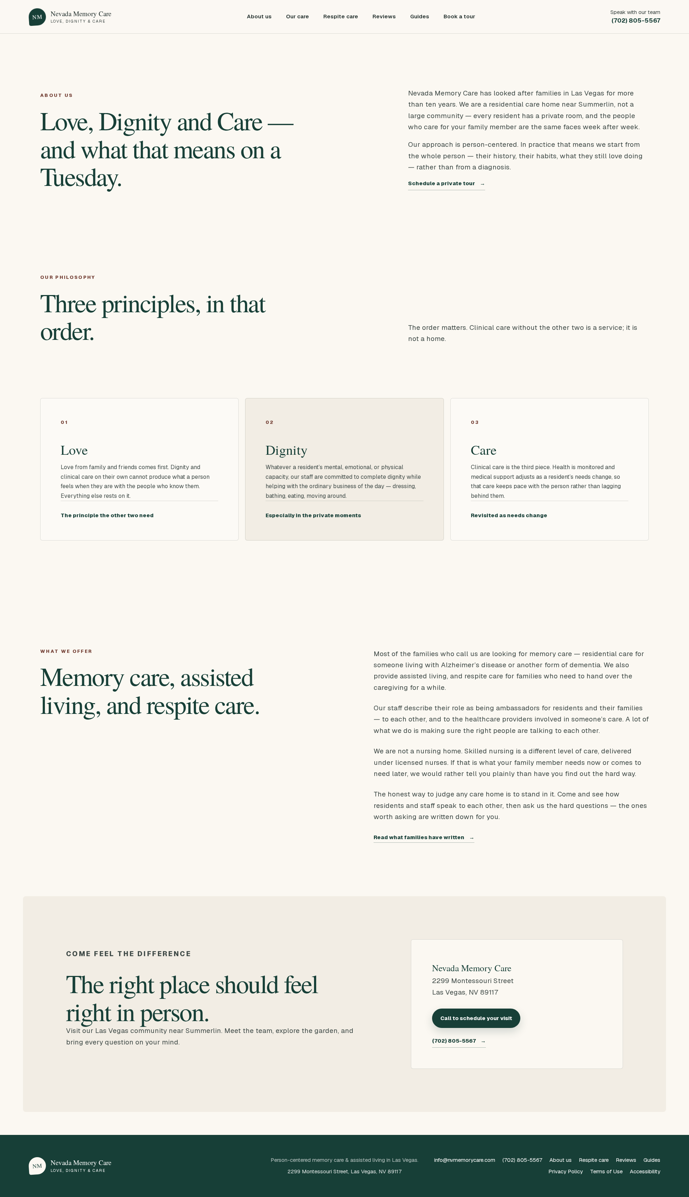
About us (259, 16)
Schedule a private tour (446, 183)
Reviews (384, 16)
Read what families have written (424, 837)
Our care (297, 16)
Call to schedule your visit (476, 1018)
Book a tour (459, 16)
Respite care (340, 16)
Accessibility (645, 1171)
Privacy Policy (565, 1171)
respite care (483, 676)
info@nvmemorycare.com (464, 1159)
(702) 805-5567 (459, 1040)
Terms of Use (606, 1171)
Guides (419, 16)
